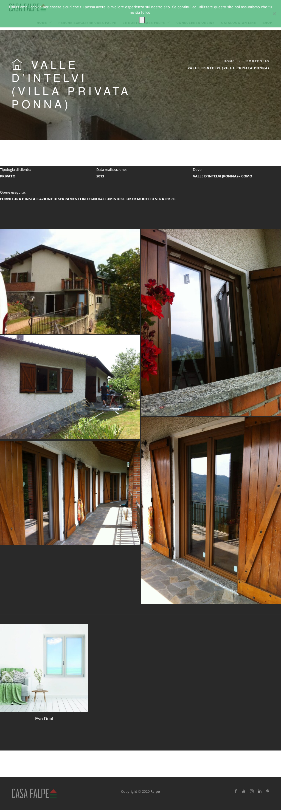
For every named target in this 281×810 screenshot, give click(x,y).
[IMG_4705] (70, 493)
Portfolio (257, 61)
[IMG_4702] (211, 510)
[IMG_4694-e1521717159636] (70, 281)
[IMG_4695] (211, 322)
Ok (142, 19)
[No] (274, 13)
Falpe (155, 791)
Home (229, 61)
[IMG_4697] (70, 387)
